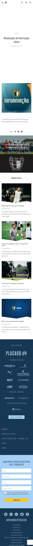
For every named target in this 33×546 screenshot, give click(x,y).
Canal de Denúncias (16, 535)
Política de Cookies (16, 540)
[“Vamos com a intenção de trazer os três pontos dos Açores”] (16, 231)
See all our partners (16, 417)
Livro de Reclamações (17, 532)
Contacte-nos (16, 527)
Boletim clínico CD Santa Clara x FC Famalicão (13, 206)
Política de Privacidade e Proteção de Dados (16, 537)
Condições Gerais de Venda (16, 545)
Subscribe (16, 500)
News (16, 33)
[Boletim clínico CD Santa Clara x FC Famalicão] (16, 193)
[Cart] (26, 3)
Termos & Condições (16, 542)
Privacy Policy (24, 494)
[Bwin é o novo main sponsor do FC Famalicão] (16, 309)
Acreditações (16, 530)
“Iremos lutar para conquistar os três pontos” (13, 283)
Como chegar (16, 525)
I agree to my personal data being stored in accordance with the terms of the (16, 493)
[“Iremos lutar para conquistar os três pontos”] (16, 271)
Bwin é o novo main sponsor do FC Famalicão (13, 321)
